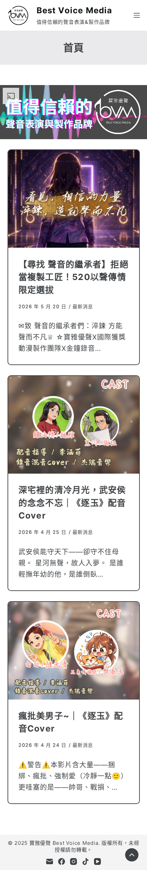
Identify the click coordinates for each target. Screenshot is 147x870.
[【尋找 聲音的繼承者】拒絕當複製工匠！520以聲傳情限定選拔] (73, 199)
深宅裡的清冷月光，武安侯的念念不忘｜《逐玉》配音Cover (72, 503)
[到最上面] (131, 854)
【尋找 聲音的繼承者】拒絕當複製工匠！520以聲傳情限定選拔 (73, 277)
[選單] (137, 15)
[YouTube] (97, 861)
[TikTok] (85, 861)
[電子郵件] (49, 861)
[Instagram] (73, 861)
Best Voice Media (74, 10)
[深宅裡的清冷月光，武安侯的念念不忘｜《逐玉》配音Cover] (73, 425)
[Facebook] (61, 861)
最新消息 (82, 306)
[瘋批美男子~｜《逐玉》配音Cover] (73, 651)
